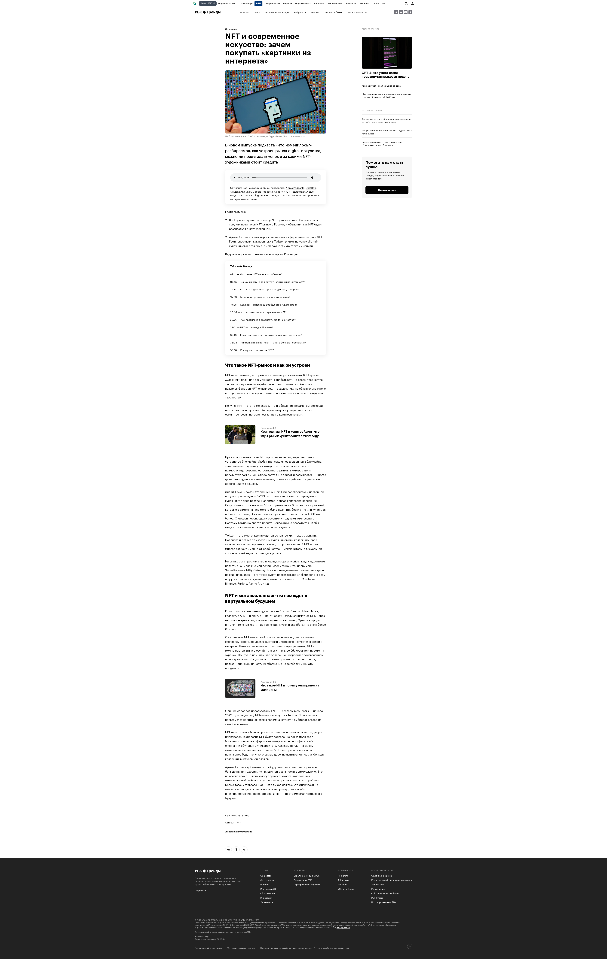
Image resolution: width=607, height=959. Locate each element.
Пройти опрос (387, 190)
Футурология (267, 880)
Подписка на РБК (303, 880)
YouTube (342, 884)
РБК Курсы (377, 897)
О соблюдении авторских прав (241, 947)
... (383, 3)
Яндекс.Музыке (240, 191)
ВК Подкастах (295, 191)
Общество (265, 875)
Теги (238, 822)
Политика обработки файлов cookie (333, 947)
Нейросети (300, 12)
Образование (267, 893)
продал (316, 619)
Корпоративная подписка (307, 884)
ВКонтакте (343, 880)
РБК (198, 12)
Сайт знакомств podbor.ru (385, 893)
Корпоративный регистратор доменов (391, 880)
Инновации (231, 28)
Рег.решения (378, 888)
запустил (280, 715)
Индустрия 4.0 (268, 428)
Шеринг (264, 884)
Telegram (258, 195)
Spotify (278, 191)
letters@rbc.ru (343, 927)
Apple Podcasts (295, 187)
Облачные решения (381, 875)
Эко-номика (266, 902)
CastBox (311, 187)
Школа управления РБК (383, 902)
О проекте (200, 890)
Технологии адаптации (277, 12)
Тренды (214, 12)
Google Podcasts (263, 191)
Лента (257, 12)
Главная (244, 12)
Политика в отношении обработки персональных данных (286, 947)
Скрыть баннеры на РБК (306, 875)
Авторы (229, 822)
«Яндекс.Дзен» (346, 888)
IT (373, 12)
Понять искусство (357, 12)
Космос (315, 12)
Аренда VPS (377, 884)
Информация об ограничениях (208, 947)
